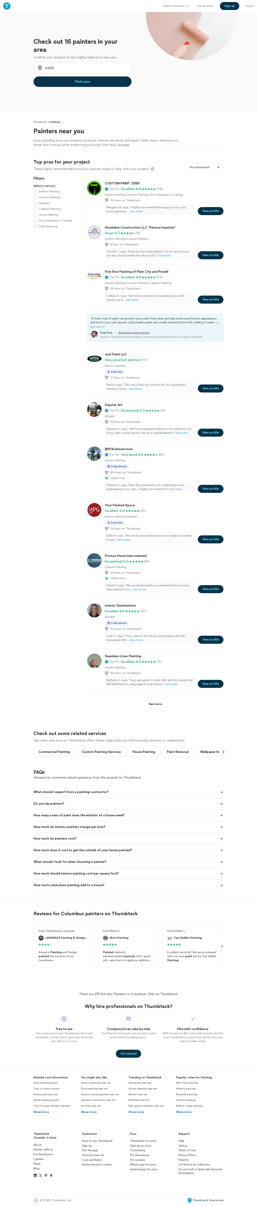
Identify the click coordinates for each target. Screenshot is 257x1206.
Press (37, 1163)
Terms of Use (187, 1150)
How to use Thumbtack (97, 1141)
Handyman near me (139, 1082)
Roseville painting (186, 1094)
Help (181, 1141)
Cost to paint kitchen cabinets (52, 1105)
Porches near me (91, 1105)
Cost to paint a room (46, 1088)
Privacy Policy (187, 1155)
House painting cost (46, 1094)
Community (137, 1150)
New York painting (187, 1082)
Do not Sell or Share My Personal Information (200, 1171)
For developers (43, 1154)
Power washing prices (46, 1100)
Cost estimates (92, 1160)
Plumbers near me (138, 1100)
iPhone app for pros (143, 1164)
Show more (41, 1112)
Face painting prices (45, 1082)
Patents (183, 1160)
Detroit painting (186, 1100)
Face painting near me (94, 1088)
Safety (182, 1145)
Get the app (90, 1150)
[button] (112, 189)
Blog (37, 1168)
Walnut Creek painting (189, 1105)
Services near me (93, 1155)
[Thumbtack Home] (7, 6)
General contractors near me (98, 1100)
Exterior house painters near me (100, 1094)
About (38, 1145)
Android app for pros (144, 1169)
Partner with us (43, 1149)
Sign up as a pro (140, 1145)
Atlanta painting (186, 1088)
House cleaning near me (142, 1088)
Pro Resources (139, 1155)
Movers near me (137, 1094)
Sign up (87, 1145)
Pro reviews (137, 1160)
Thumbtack (40, 122)
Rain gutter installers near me (145, 1105)
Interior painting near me (95, 1082)
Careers (39, 1159)
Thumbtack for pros (143, 1141)
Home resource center (97, 1164)
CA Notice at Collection (194, 1164)
